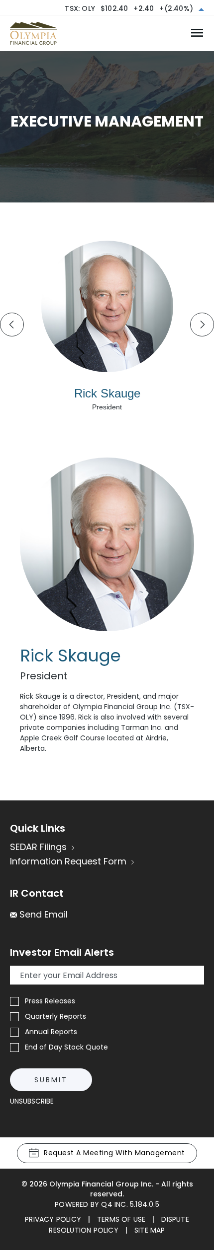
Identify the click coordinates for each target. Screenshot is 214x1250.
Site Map (149, 1230)
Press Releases (50, 1001)
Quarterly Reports (55, 1016)
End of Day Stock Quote (66, 1047)
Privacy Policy (53, 1219)
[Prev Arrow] (12, 324)
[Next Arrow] (202, 324)
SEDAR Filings (38, 847)
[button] (39, 914)
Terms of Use (121, 1219)
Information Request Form (68, 861)
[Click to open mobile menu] (197, 33)
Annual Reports (51, 1032)
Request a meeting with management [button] (114, 1153)
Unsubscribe (32, 1101)
